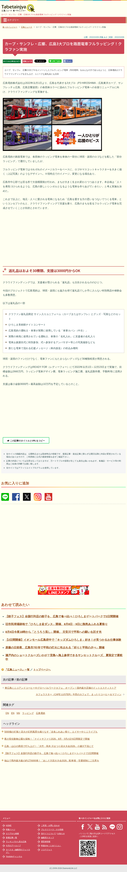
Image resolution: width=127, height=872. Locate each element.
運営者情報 (45, 842)
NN (18, 713)
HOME (8, 825)
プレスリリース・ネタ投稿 (52, 829)
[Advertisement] (63, 236)
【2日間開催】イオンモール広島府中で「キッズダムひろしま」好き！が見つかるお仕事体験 (63, 639)
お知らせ (61, 833)
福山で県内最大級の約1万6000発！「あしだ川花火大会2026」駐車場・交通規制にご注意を (51, 760)
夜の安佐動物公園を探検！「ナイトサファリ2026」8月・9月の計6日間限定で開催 (47, 739)
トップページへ (42, 669)
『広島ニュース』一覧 (17, 669)
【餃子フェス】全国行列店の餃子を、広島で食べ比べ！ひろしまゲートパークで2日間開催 (61, 616)
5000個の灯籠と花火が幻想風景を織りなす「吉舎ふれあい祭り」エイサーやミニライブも (51, 731)
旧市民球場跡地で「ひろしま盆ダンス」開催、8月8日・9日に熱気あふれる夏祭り (56, 624)
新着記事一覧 (11, 838)
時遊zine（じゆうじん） (51, 846)
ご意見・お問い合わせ (50, 825)
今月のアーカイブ (13, 846)
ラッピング (28, 713)
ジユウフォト (46, 850)
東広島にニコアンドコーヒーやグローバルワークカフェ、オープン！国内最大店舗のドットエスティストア (60, 688)
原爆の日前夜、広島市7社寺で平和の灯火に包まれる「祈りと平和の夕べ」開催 (55, 647)
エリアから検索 (12, 833)
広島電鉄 (40, 713)
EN (12, 713)
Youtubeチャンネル (14, 856)
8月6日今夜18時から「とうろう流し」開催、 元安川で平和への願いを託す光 (53, 631)
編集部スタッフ (47, 838)
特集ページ (10, 829)
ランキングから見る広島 (16, 842)
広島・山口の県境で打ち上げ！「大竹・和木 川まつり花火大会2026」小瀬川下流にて (49, 746)
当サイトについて (48, 833)
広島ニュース (27, 61)
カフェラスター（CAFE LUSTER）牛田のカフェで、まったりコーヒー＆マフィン (78, 694)
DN (7, 713)
